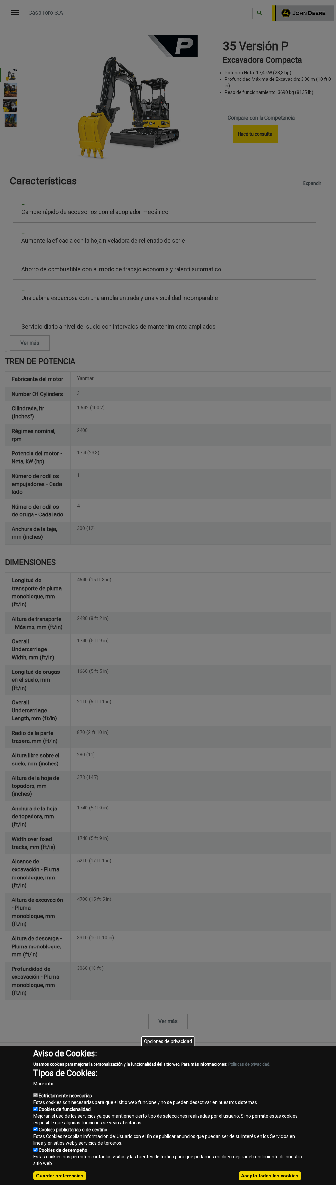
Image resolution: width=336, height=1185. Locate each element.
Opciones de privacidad (168, 1041)
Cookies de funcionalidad (65, 1109)
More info (43, 1083)
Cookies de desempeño (63, 1150)
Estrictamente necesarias (65, 1095)
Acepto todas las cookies (269, 1175)
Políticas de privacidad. (249, 1064)
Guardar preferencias (59, 1175)
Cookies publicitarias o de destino (73, 1129)
